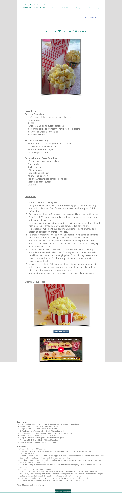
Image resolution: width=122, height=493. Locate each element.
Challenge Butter (45, 125)
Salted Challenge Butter (50, 143)
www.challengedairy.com (83, 272)
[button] (79, 7)
